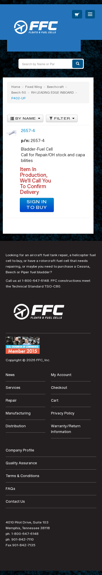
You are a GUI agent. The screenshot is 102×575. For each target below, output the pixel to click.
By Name (25, 118)
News (10, 375)
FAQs (10, 488)
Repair (11, 400)
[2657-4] (11, 132)
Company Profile (20, 450)
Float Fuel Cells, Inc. (44, 28)
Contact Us (15, 501)
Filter (62, 118)
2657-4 (28, 130)
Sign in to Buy (36, 205)
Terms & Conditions (22, 476)
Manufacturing (18, 413)
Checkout (59, 387)
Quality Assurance (21, 463)
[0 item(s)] (77, 14)
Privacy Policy (63, 413)
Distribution (16, 426)
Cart (54, 400)
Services (13, 387)
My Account (61, 375)
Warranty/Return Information (65, 429)
